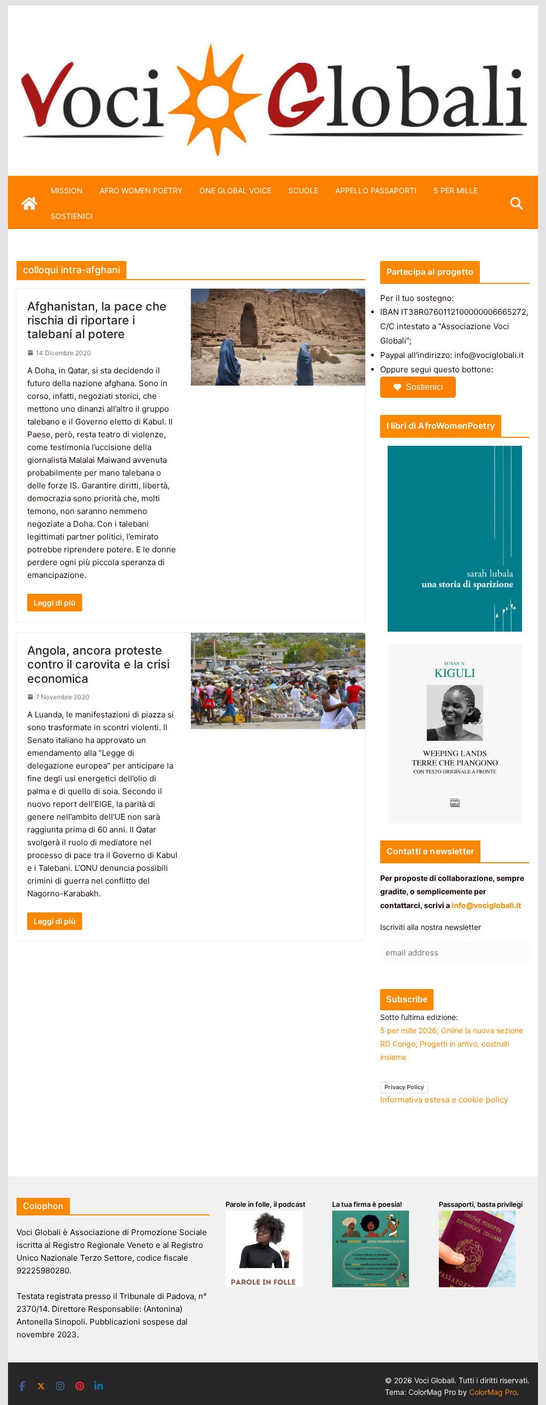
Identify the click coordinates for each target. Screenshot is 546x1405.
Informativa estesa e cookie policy (444, 1099)
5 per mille (455, 190)
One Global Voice (235, 190)
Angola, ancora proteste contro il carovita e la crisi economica (98, 664)
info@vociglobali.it (486, 905)
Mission (67, 190)
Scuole (303, 190)
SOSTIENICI (72, 215)
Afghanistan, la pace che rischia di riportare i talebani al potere (96, 320)
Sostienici (424, 386)
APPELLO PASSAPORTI (375, 190)
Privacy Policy (404, 1087)
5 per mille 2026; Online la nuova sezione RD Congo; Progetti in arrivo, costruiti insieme (451, 1043)
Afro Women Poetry (141, 190)
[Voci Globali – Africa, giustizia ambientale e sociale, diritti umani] (272, 37)
